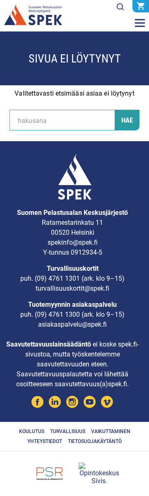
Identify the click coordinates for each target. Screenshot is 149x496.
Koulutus (31, 431)
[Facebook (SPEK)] (37, 403)
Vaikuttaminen (110, 431)
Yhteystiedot (44, 441)
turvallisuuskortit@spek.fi (72, 288)
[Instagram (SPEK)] (72, 403)
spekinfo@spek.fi (73, 242)
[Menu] (140, 23)
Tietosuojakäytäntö (95, 441)
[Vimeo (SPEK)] (107, 403)
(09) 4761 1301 (57, 278)
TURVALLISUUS (67, 431)
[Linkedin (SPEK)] (54, 403)
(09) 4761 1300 (57, 314)
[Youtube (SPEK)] (89, 403)
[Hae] (120, 7)
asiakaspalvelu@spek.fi (72, 324)
